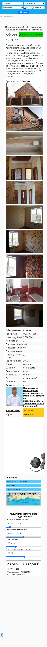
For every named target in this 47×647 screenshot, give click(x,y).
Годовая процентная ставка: (18, 549)
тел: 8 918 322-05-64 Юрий (17, 481)
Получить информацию (32, 412)
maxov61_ (17, 489)
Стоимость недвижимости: (18, 519)
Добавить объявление (30, 34)
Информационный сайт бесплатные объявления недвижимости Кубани (23, 28)
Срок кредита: (12, 539)
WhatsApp (11, 485)
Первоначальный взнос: (17, 529)
